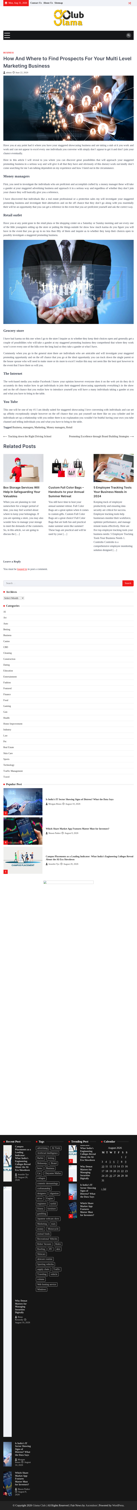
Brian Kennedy (55, 862)
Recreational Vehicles (47, 1239)
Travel (6, 777)
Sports (6, 759)
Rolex (58, 1244)
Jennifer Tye (53, 835)
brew (39, 1168)
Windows (41, 1289)
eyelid (53, 1203)
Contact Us (36, 3)
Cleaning (7, 653)
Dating (6, 665)
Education (8, 670)
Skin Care (8, 753)
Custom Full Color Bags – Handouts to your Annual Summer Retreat (66, 492)
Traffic (56, 1269)
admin (9, 72)
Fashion (7, 682)
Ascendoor (91, 1505)
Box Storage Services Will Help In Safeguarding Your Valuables (21, 492)
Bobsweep (42, 1163)
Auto (5, 623)
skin (58, 1249)
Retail (69, 427)
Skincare (41, 1254)
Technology (8, 765)
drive (39, 1198)
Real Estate (8, 747)
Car (39, 1173)
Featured (7, 688)
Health (6, 718)
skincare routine (44, 1259)
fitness (40, 1208)
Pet (4, 741)
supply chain (43, 1269)
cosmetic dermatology (47, 1183)
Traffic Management (13, 771)
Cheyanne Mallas (53, 1173)
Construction (9, 659)
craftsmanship (43, 1188)
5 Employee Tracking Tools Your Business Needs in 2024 (113, 492)
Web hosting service (46, 1284)
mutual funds (43, 1234)
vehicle (54, 1274)
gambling (41, 1213)
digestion (54, 1193)
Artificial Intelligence (47, 1153)
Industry (7, 729)
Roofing (41, 1249)
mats (53, 1224)
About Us (48, 3)
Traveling (41, 1274)
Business (8, 53)
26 (110, 1175)
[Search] (128, 35)
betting (51, 1158)
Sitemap (58, 3)
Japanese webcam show (48, 1218)
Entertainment (10, 676)
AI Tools (56, 1148)
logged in (22, 569)
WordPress (118, 1505)
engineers (41, 1203)
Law (5, 735)
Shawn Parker (54, 804)
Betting (6, 629)
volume (40, 1279)
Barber (40, 1158)
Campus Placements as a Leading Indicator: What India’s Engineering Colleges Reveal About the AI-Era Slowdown (23, 1158)
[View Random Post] (129, 3)
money (40, 1229)
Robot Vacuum (44, 1244)
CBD (5, 647)
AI (4, 612)
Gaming (7, 706)
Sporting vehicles (45, 1264)
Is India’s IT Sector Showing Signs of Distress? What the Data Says (23, 1449)
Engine (49, 1198)
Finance (7, 694)
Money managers (56, 427)
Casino (6, 641)
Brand (54, 1163)
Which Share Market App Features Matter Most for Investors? (77, 799)
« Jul (103, 1189)
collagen (41, 1178)
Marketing (39, 427)
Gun (5, 712)
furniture (51, 1208)
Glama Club (39, 1505)
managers (28, 427)
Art (5, 617)
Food (5, 700)
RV (50, 1249)
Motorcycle (53, 1229)
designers (41, 1193)
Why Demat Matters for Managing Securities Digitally (73, 858)
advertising (42, 1148)
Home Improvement (12, 724)
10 (103, 1166)
